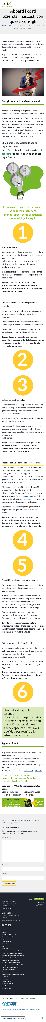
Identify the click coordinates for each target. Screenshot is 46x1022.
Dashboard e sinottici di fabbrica (12, 972)
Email (4, 874)
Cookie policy (16, 1009)
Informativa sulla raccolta (13, 1018)
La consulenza (6, 988)
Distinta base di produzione (11, 962)
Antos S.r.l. (11, 901)
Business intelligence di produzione (13, 974)
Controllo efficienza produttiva (12, 953)
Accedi (42, 902)
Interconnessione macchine (10, 967)
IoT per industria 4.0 (8, 969)
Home (4, 26)
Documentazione (7, 983)
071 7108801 (8, 908)
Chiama (31, 899)
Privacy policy (6, 1009)
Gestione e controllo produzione (12, 951)
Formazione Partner (8, 937)
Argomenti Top (7, 941)
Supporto (5, 976)
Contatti (5, 948)
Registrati (41, 905)
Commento (6, 838)
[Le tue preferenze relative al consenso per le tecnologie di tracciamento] (42, 1018)
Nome (4, 865)
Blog (11, 26)
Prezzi (4, 932)
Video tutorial (6, 981)
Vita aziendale (20, 26)
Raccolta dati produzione (10, 958)
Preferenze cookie (28, 1009)
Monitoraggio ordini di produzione (13, 955)
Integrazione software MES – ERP (12, 965)
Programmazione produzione (11, 960)
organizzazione (14, 823)
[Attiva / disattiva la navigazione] (43, 4)
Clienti (4, 939)
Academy (5, 986)
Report (4, 944)
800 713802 (39, 899)
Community (6, 979)
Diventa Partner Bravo (9, 934)
